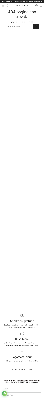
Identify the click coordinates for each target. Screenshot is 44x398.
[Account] (36, 5)
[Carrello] (41, 5)
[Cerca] (36, 26)
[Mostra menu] (2, 5)
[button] (7, 5)
